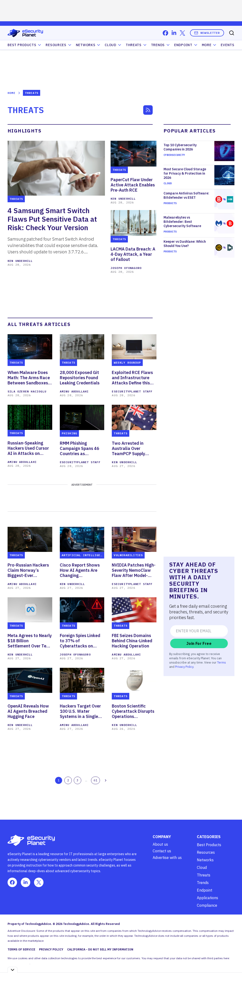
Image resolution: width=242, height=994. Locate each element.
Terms (221, 662)
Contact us (162, 851)
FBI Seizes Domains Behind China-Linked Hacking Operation (132, 641)
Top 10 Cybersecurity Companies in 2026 (180, 147)
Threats (134, 45)
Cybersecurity (174, 155)
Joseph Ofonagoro (126, 268)
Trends (158, 45)
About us (160, 844)
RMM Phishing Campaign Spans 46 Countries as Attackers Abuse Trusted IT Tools (79, 448)
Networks (205, 860)
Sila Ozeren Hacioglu (27, 391)
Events (227, 45)
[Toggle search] (231, 33)
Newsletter (210, 33)
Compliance (207, 905)
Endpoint (183, 45)
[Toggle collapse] (12, 970)
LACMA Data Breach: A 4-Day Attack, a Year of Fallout (133, 254)
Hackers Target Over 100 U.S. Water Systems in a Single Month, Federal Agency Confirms (80, 711)
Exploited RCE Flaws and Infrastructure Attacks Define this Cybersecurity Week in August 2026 (134, 378)
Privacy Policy (184, 667)
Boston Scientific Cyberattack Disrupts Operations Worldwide (133, 711)
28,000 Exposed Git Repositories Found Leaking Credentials (79, 378)
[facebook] (165, 33)
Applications (207, 897)
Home (11, 93)
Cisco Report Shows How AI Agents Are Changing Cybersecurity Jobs (80, 570)
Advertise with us (167, 857)
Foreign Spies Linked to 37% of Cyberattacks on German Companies (80, 641)
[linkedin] (174, 33)
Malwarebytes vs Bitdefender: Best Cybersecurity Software (182, 221)
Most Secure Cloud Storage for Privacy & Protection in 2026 (185, 173)
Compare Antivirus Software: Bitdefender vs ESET (186, 195)
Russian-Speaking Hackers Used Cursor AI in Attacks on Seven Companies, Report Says (28, 448)
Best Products (209, 844)
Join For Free (199, 643)
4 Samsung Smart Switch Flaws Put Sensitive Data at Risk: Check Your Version (52, 219)
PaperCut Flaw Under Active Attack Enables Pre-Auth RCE (133, 185)
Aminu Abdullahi (74, 391)
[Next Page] (105, 780)
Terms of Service (21, 949)
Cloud (110, 45)
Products (170, 203)
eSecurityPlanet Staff (132, 391)
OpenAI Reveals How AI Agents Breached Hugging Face (28, 711)
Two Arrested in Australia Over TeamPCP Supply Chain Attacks (128, 448)
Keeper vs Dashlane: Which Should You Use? (185, 243)
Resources (206, 852)
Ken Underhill (20, 261)
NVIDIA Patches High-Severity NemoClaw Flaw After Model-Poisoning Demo (134, 570)
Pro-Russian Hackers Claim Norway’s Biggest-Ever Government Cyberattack (28, 570)
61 (95, 780)
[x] (182, 33)
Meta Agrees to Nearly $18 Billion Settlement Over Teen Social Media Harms (30, 641)
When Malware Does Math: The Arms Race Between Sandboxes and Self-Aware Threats (29, 378)
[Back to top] (232, 979)
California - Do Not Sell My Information (100, 949)
